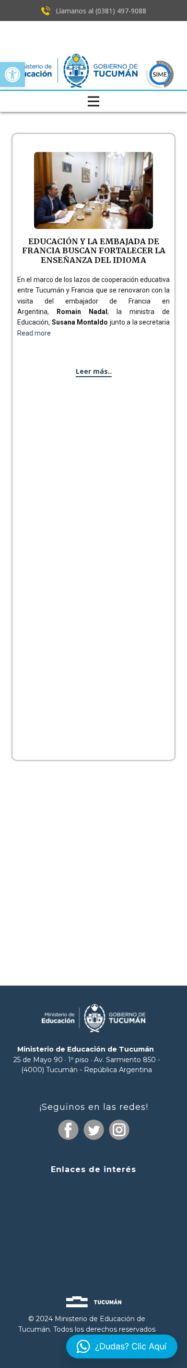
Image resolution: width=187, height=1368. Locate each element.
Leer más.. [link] (94, 371)
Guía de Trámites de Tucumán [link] (93, 1224)
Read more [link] (34, 333)
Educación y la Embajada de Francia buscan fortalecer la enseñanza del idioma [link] (93, 250)
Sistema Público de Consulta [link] (93, 1207)
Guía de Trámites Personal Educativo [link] (93, 1258)
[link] (12, 74)
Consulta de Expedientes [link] (93, 1188)
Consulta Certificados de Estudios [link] (93, 1242)
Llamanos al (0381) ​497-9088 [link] (100, 10)
